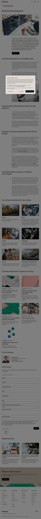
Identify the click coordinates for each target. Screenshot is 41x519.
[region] (21, 84)
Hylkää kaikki (21, 91)
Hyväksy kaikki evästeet (29, 91)
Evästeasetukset (10, 91)
